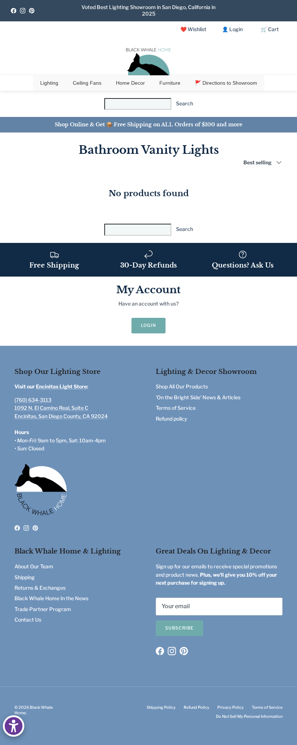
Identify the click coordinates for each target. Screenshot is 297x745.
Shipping (24, 577)
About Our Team (33, 566)
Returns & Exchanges (40, 588)
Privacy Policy (230, 707)
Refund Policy (196, 707)
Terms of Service (176, 408)
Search (184, 103)
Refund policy (171, 419)
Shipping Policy (161, 707)
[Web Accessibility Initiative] (13, 726)
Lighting (49, 83)
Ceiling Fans (87, 83)
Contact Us (27, 619)
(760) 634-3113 (32, 400)
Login (148, 325)
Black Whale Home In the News (51, 598)
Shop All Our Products (182, 386)
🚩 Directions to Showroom (226, 83)
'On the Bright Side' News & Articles (198, 397)
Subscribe (179, 628)
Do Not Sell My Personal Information (249, 716)
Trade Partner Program (42, 609)
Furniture (169, 83)
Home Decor (130, 83)
